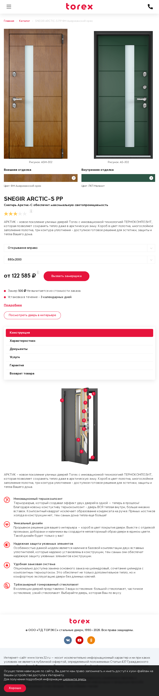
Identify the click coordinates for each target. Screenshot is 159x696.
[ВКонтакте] (68, 640)
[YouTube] (79, 640)
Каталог (24, 21)
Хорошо (15, 688)
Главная (9, 21)
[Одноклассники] (91, 640)
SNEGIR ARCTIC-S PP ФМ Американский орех (64, 21)
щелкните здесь (74, 679)
